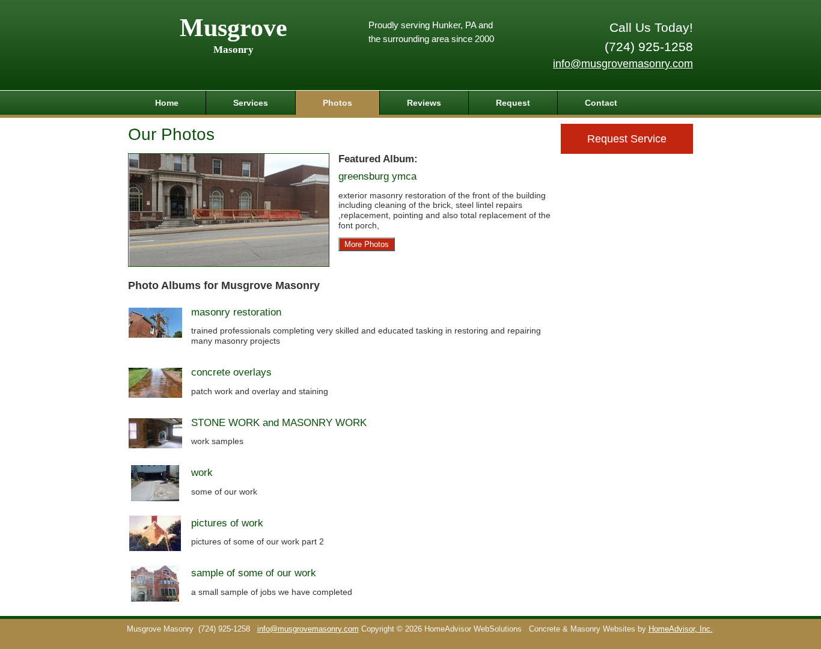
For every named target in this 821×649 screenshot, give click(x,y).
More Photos (366, 244)
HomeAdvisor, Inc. (681, 629)
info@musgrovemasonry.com (623, 64)
